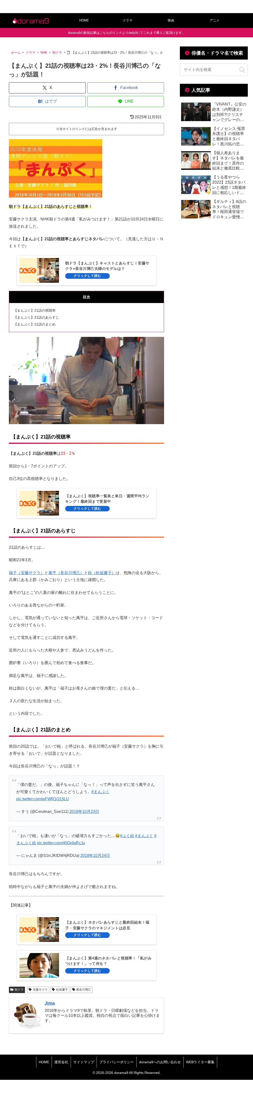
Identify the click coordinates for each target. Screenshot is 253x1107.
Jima (50, 1003)
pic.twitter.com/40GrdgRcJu (61, 843)
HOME (44, 1062)
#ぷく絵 (127, 836)
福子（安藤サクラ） (26, 573)
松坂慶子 (62, 989)
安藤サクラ (40, 989)
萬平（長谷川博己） (66, 573)
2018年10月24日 (95, 855)
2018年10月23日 (84, 811)
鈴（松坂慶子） (102, 573)
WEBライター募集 (200, 1062)
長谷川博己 (83, 989)
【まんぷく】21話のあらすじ (36, 317)
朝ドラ (19, 989)
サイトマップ (83, 1062)
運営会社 (61, 1062)
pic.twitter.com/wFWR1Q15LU (42, 799)
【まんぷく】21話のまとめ (35, 324)
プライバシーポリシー (116, 1062)
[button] (242, 70)
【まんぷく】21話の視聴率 (35, 310)
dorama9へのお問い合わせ (160, 1062)
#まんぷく (100, 792)
